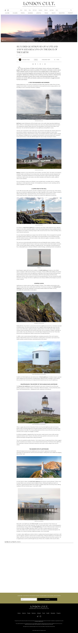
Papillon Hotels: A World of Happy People (12, 555)
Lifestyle (38, 13)
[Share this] (35, 64)
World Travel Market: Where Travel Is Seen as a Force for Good (47, 569)
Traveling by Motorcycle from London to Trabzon (29, 584)
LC (17, 55)
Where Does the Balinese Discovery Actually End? (29, 569)
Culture (7, 13)
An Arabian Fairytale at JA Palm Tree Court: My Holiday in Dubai (30, 556)
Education (61, 13)
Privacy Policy (47, 626)
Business (30, 13)
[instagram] (8, 10)
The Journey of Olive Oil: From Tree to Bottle (63, 569)
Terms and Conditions (42, 626)
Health (53, 13)
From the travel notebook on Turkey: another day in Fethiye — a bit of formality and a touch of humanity (64, 585)
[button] (71, 10)
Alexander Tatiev (26, 59)
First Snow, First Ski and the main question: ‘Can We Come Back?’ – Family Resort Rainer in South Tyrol (12, 570)
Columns (15, 13)
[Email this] (33, 64)
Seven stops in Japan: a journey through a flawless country (65, 556)
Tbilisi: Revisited (43, 554)
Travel (46, 13)
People (23, 13)
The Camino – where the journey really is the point (12, 584)
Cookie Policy (53, 626)
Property (70, 13)
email (52, 624)
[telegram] (5, 10)
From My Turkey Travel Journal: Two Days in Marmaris (45, 584)
